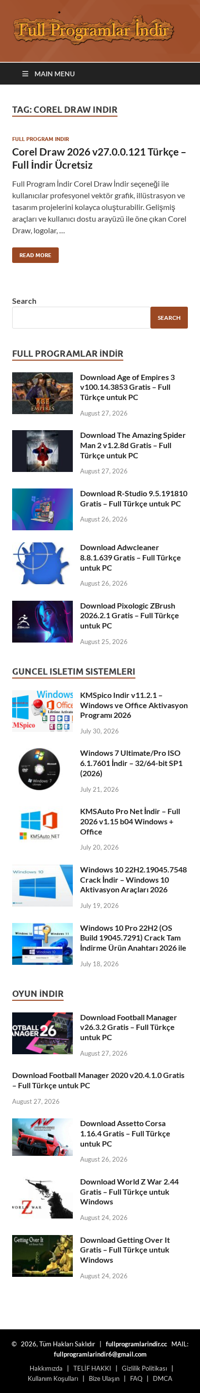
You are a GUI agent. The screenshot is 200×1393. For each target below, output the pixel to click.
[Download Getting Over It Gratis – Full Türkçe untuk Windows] (42, 1240)
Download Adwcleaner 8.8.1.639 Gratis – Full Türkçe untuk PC (130, 557)
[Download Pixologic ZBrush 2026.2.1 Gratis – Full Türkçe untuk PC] (42, 606)
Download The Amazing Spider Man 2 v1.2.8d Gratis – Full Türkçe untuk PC (133, 445)
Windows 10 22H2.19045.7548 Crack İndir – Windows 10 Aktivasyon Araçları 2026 (133, 879)
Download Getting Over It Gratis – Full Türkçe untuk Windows (125, 1250)
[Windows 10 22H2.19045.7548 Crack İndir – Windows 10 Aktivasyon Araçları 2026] (42, 870)
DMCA (162, 1378)
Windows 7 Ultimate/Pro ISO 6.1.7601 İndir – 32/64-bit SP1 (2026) (131, 763)
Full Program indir (40, 139)
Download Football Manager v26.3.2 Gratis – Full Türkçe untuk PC (128, 1027)
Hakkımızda (46, 1368)
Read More (31, 253)
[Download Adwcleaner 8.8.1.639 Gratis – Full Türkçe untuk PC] (42, 548)
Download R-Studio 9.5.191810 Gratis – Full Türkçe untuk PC (133, 498)
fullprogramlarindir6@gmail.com (100, 1354)
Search (24, 300)
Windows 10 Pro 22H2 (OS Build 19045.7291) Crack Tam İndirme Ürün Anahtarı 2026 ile (133, 938)
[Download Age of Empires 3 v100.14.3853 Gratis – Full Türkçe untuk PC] (42, 378)
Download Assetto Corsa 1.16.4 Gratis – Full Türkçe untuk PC (125, 1133)
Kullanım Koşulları (53, 1378)
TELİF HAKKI (92, 1368)
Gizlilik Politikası (144, 1368)
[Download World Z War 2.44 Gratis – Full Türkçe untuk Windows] (42, 1182)
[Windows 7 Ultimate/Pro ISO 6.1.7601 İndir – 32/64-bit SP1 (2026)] (42, 753)
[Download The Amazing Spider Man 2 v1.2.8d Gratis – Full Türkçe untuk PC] (42, 435)
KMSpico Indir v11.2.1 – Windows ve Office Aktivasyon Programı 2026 (134, 705)
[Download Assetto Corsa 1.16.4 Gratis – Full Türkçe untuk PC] (42, 1124)
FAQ (136, 1378)
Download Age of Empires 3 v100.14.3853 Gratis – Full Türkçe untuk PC (127, 387)
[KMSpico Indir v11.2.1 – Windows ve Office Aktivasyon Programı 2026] (42, 695)
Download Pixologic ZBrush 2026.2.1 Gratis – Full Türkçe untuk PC (129, 615)
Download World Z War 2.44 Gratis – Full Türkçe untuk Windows (129, 1191)
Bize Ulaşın (104, 1378)
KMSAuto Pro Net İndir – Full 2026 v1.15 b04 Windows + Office (130, 821)
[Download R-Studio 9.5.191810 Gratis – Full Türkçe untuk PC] (42, 494)
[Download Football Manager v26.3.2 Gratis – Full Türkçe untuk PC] (42, 1018)
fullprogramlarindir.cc (136, 1344)
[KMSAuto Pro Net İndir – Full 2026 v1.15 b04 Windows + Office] (42, 812)
